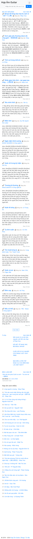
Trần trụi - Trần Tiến (10, 404)
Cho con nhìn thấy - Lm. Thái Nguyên (15, 419)
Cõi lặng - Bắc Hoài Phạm (12, 487)
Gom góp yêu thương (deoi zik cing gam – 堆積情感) (14, 37)
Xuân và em (9, 270)
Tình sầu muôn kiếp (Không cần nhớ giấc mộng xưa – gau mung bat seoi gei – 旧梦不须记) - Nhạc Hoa (16, 394)
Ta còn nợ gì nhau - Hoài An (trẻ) (14, 426)
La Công (4, 62)
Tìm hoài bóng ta (11, 250)
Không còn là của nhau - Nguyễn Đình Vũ (16, 448)
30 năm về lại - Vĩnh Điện (11, 429)
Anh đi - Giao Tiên (10, 483)
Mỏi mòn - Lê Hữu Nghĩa (11, 439)
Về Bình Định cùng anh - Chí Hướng (15, 480)
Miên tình (8, 121)
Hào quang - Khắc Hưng (11, 445)
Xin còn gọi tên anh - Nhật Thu (13, 442)
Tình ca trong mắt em (13, 60)
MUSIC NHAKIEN (7, 143)
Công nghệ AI (18, 143)
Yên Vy (25, 102)
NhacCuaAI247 (6, 187)
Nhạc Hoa (23, 16)
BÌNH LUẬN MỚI (7, 372)
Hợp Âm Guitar (15, 537)
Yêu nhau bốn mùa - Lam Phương (14, 411)
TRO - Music (25, 309)
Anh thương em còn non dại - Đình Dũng (16, 423)
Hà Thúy (22, 290)
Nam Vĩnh (25, 270)
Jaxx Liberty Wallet (13, 378)
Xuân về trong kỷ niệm (13, 163)
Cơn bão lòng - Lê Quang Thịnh (14, 496)
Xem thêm (16, 330)
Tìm (29, 6)
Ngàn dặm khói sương (13, 141)
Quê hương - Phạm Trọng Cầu (13, 452)
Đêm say (8, 290)
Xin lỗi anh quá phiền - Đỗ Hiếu (13, 493)
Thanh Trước (16, 252)
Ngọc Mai (8, 272)
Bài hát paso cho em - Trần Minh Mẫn (15, 432)
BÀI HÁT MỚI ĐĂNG (8, 12)
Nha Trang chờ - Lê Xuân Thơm (13, 436)
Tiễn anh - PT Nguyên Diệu (12, 467)
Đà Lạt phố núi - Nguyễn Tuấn (13, 408)
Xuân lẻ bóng (9, 207)
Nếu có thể (9, 309)
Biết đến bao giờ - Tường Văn (13, 455)
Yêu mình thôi (10, 102)
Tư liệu (4, 335)
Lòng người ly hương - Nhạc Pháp (14, 389)
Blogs (22, 537)
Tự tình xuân (9, 230)
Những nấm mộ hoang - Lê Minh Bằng (15, 490)
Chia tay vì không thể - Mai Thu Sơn (15, 463)
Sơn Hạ (4, 165)
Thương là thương (11, 185)
